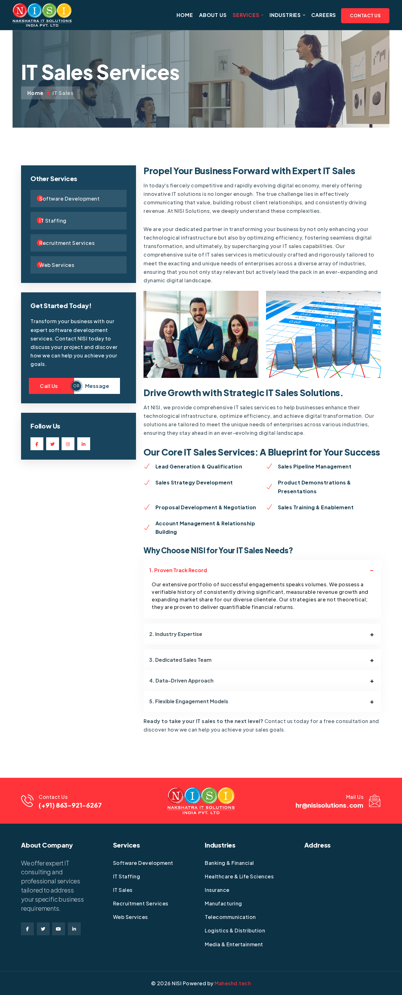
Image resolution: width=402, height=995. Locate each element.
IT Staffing (126, 876)
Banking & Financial (229, 863)
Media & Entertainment (234, 944)
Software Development (143, 863)
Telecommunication (230, 917)
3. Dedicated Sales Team (180, 659)
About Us (212, 15)
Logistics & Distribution (235, 930)
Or (76, 386)
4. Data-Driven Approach (181, 680)
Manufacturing (223, 903)
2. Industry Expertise (175, 634)
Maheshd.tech (233, 983)
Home (185, 15)
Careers (323, 15)
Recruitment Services (140, 903)
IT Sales (63, 93)
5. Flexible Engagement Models (188, 701)
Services (246, 15)
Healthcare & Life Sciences (239, 876)
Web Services (130, 917)
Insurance (217, 890)
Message (97, 386)
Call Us (51, 386)
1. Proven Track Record (178, 570)
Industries (285, 15)
